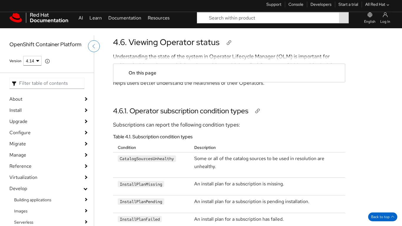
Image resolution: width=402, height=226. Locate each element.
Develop (18, 188)
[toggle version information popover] (47, 61)
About (15, 99)
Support (273, 7)
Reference (20, 166)
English (370, 28)
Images (20, 211)
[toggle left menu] (94, 58)
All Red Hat (375, 7)
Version (15, 61)
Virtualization (23, 177)
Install (15, 110)
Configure (20, 132)
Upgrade (18, 121)
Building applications (32, 199)
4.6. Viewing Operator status (166, 42)
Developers (320, 7)
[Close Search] (355, 24)
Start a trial (348, 7)
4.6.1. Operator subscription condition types (180, 110)
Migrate (17, 144)
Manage (17, 155)
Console (295, 7)
